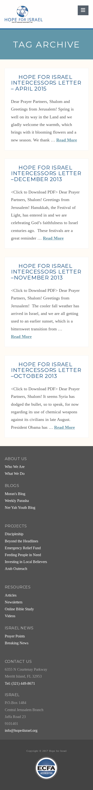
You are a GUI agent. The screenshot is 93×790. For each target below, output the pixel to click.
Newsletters (13, 602)
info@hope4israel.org (21, 730)
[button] (83, 10)
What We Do (15, 474)
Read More (66, 140)
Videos (10, 616)
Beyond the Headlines (21, 541)
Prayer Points (15, 636)
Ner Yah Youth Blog (20, 508)
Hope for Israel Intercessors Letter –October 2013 (46, 370)
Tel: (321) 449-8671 (20, 683)
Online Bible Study (19, 609)
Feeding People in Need (23, 555)
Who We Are (15, 467)
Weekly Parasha (17, 501)
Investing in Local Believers (26, 562)
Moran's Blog (15, 494)
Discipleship (14, 534)
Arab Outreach (16, 569)
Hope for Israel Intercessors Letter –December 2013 (46, 173)
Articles (10, 595)
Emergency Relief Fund (23, 548)
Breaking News (16, 643)
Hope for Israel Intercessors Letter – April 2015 (46, 83)
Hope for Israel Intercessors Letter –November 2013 (46, 272)
